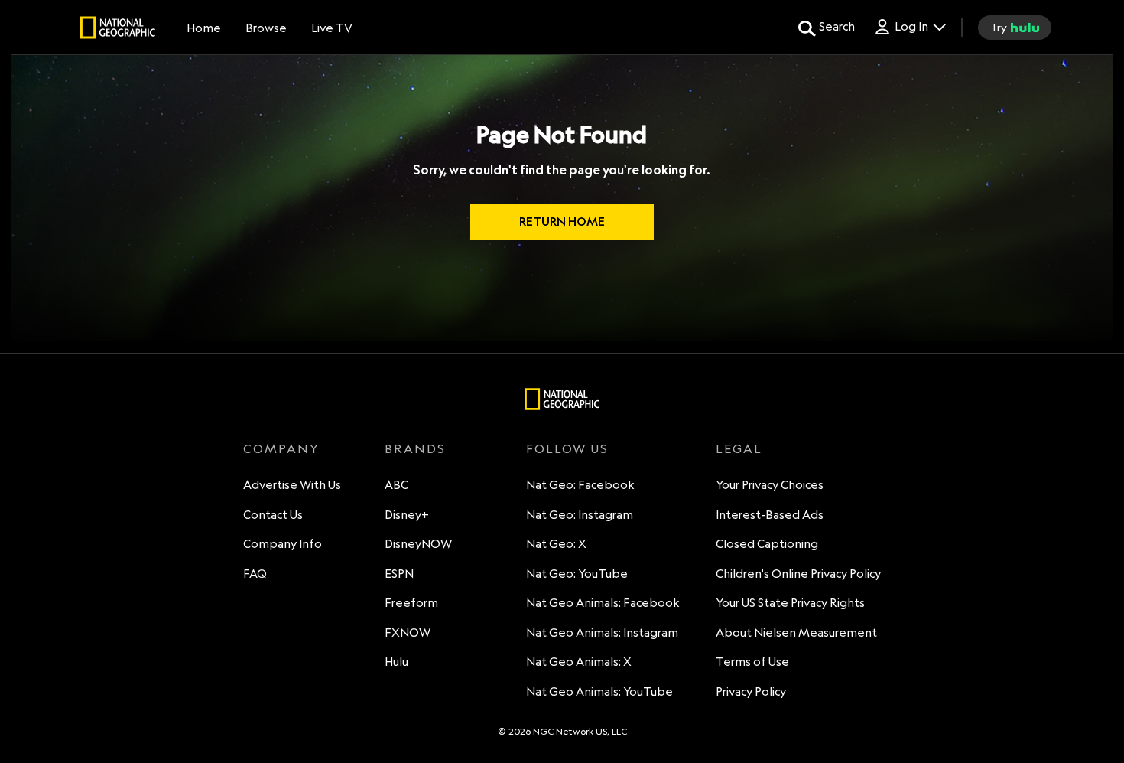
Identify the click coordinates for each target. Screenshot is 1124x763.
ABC (396, 485)
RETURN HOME (562, 221)
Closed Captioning (767, 543)
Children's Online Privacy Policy (798, 573)
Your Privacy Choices (770, 485)
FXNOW (407, 632)
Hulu (396, 661)
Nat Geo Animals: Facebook (603, 602)
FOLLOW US (567, 448)
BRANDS (415, 448)
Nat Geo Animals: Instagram (602, 632)
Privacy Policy (751, 691)
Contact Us (273, 514)
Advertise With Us (292, 485)
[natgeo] (117, 29)
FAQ (255, 573)
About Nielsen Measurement (796, 632)
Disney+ (407, 514)
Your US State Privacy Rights (790, 602)
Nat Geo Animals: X (579, 661)
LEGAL (739, 448)
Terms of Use (752, 661)
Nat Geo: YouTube (577, 573)
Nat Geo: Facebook (580, 485)
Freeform (411, 602)
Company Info (282, 543)
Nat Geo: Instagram (579, 514)
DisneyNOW (418, 543)
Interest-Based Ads (770, 514)
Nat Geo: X (556, 543)
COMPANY (281, 448)
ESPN (399, 573)
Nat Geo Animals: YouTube (599, 691)
